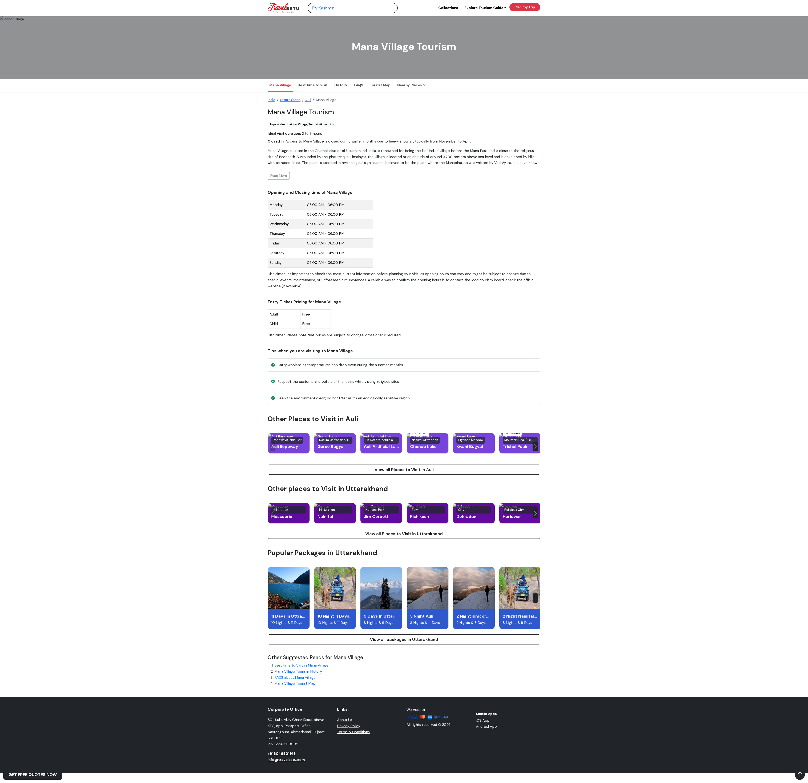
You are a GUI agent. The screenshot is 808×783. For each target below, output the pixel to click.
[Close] (482, 12)
